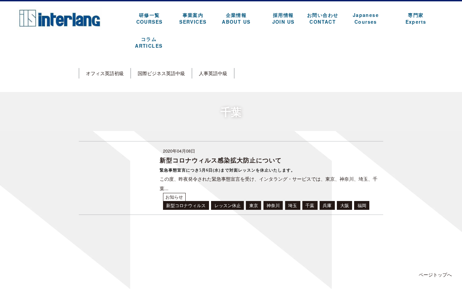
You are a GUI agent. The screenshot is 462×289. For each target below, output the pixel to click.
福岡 (361, 205)
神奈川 (273, 205)
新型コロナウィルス (186, 205)
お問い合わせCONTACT (322, 18)
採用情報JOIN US (283, 18)
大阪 (344, 205)
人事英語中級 (213, 73)
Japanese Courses (366, 18)
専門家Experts (416, 18)
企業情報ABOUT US (236, 18)
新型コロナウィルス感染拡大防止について (221, 160)
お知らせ (174, 197)
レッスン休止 (227, 205)
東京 (253, 205)
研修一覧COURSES (149, 18)
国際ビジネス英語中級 (161, 73)
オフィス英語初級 (105, 73)
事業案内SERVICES (192, 18)
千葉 (309, 205)
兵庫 (327, 205)
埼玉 (292, 205)
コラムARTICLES (148, 42)
